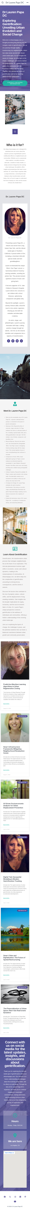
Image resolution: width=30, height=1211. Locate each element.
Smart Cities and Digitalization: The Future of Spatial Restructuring (14, 958)
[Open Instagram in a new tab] (15, 1196)
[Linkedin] (17, 340)
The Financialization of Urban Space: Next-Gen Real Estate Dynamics (15, 1011)
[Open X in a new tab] (10, 1196)
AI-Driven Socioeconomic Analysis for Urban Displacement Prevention (13, 806)
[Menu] (27, 3)
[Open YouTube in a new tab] (15, 1201)
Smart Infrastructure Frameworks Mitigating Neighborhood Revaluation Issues (13, 750)
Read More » (6, 704)
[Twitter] (12, 340)
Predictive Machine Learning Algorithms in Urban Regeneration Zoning (14, 686)
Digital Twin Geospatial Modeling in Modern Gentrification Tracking (12, 879)
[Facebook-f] (8, 340)
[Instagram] (21, 340)
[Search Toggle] (2, 3)
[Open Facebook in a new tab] (4, 1196)
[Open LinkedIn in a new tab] (20, 1196)
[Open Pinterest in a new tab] (25, 1196)
